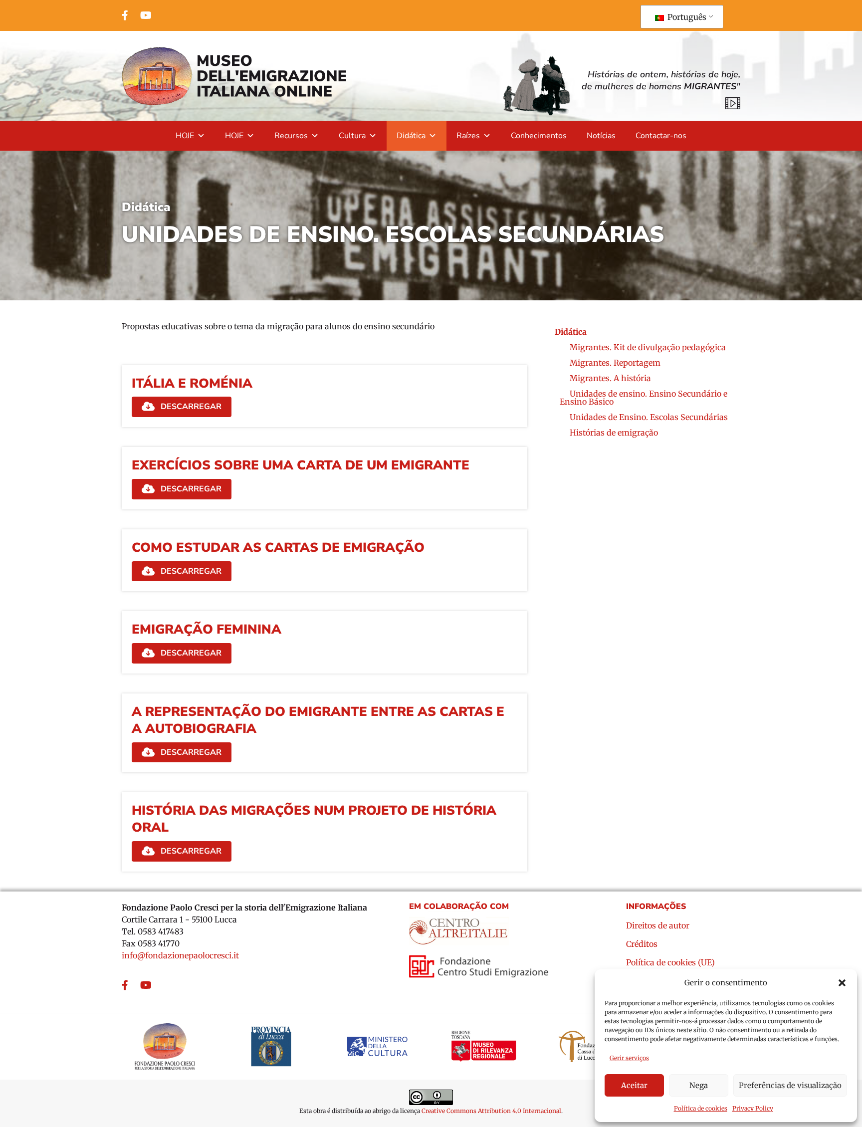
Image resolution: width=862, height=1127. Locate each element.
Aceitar (634, 1085)
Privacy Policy (752, 1108)
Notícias (601, 135)
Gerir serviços (629, 1058)
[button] (842, 983)
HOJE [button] (185, 135)
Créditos (641, 944)
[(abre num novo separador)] (459, 927)
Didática (411, 135)
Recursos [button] (291, 135)
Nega (698, 1085)
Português (685, 17)
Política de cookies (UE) (670, 962)
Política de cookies (700, 1108)
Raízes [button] (468, 135)
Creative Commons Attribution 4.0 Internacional (491, 1111)
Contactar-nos (661, 135)
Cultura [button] (352, 135)
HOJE (234, 135)
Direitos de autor (657, 925)
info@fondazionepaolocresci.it (180, 955)
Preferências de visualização (790, 1085)
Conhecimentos (539, 135)
